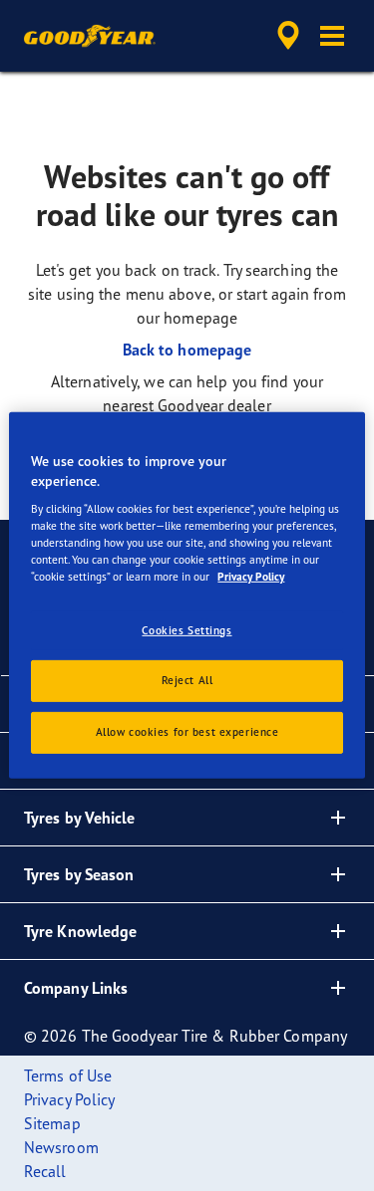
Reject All (187, 680)
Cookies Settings (186, 629)
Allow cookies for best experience (187, 732)
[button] (332, 36)
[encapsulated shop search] (288, 36)
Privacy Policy (250, 577)
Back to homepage (187, 349)
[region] (186, 595)
